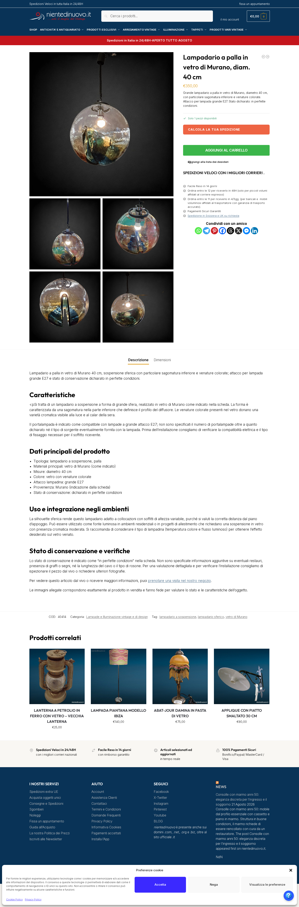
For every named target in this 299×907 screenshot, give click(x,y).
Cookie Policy (14, 899)
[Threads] (230, 230)
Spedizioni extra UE (43, 792)
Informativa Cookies (106, 827)
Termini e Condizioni (106, 809)
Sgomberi (36, 809)
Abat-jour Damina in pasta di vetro (180, 713)
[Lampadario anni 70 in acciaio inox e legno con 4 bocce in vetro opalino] (263, 57)
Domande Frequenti (106, 815)
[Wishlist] (78, 655)
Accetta (160, 884)
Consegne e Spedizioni (46, 804)
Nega (214, 884)
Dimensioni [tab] (162, 360)
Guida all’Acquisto (42, 827)
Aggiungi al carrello (226, 150)
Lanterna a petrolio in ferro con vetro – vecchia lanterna (57, 716)
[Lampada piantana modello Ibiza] (118, 676)
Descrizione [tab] (138, 360)
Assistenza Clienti (104, 798)
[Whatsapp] (198, 230)
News (221, 786)
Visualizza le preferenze (267, 884)
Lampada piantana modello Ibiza (118, 713)
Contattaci (99, 804)
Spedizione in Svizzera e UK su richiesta (213, 215)
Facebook (161, 792)
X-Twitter (160, 798)
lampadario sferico (211, 617)
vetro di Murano (236, 617)
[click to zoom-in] (101, 124)
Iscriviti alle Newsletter (45, 839)
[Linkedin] (254, 230)
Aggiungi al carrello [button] (57, 736)
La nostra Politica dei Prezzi (49, 833)
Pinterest (160, 809)
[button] (291, 870)
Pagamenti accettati (106, 833)
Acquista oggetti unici (45, 798)
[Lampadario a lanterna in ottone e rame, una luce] (268, 57)
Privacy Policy (33, 899)
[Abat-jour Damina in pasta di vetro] (180, 676)
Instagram (161, 804)
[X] (238, 230)
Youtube (160, 815)
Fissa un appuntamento (46, 821)
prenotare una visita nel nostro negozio (179, 581)
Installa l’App (100, 839)
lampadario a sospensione (177, 617)
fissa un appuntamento (254, 4)
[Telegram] (206, 230)
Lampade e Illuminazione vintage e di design (117, 617)
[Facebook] (222, 230)
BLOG (158, 821)
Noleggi (35, 815)
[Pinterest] (214, 230)
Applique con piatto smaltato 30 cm (242, 713)
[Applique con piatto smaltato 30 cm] (241, 676)
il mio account (229, 19)
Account (97, 792)
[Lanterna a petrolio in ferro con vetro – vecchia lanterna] (57, 676)
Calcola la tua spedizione (214, 129)
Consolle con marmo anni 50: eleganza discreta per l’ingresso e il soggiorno (241, 799)
